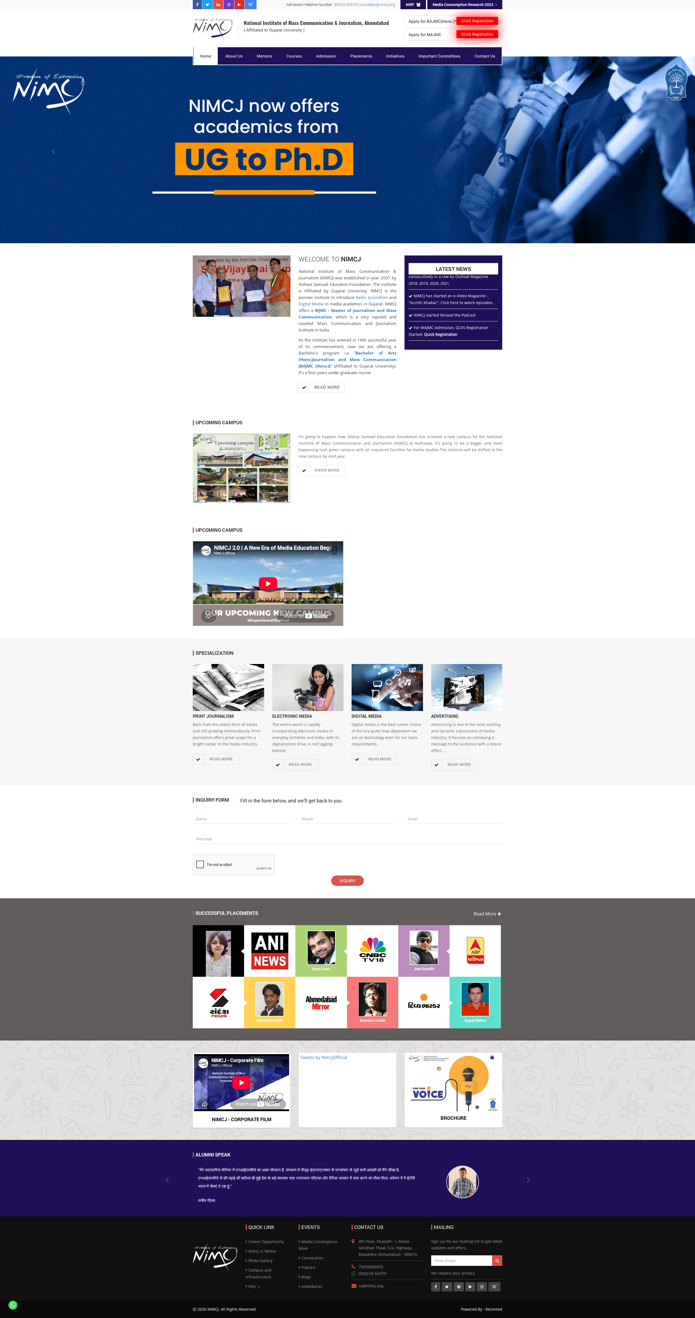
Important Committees (439, 56)
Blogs (306, 1269)
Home (205, 56)
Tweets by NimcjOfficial (323, 1057)
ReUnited (493, 1301)
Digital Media (311, 303)
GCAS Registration (477, 20)
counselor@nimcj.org (377, 4)
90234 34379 (346, 4)
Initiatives (395, 56)
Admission (326, 56)
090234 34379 (373, 1266)
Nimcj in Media (262, 1243)
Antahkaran (312, 1279)
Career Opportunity (266, 1234)
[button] (52, 149)
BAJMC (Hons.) (314, 366)
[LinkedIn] (218, 4)
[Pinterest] (459, 1279)
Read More (485, 914)
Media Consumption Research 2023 (463, 4)
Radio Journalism (372, 297)
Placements (361, 56)
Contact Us (485, 56)
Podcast (308, 1260)
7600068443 (371, 1259)
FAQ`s (254, 1279)
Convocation (312, 1250)
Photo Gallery (260, 1253)
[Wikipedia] (251, 4)
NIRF (410, 4)
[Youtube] (239, 4)
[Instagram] (229, 4)
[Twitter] (207, 4)
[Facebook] (197, 4)
